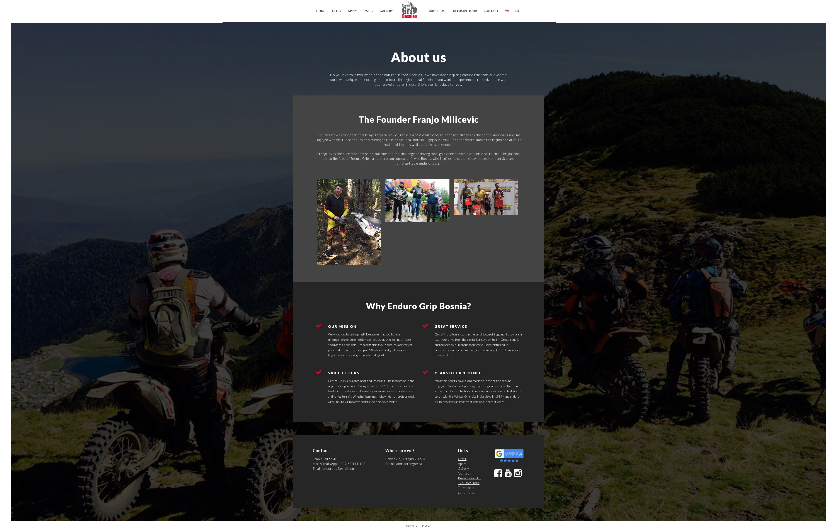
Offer (337, 11)
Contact (491, 11)
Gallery (386, 11)
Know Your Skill (469, 478)
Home (320, 11)
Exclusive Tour (464, 11)
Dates (368, 11)
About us (437, 11)
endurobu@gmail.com (338, 468)
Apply (352, 11)
